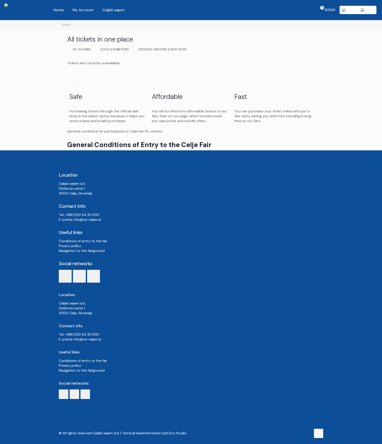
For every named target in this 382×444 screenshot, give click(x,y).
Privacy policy (70, 246)
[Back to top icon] (318, 433)
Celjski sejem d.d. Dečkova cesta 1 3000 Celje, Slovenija (75, 188)
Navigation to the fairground (82, 250)
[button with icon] (65, 276)
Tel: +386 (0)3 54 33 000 (79, 214)
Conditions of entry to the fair (83, 241)
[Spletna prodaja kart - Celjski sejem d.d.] (23, 10)
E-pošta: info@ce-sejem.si (80, 219)
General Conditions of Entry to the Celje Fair (139, 144)
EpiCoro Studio (174, 433)
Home (66, 24)
